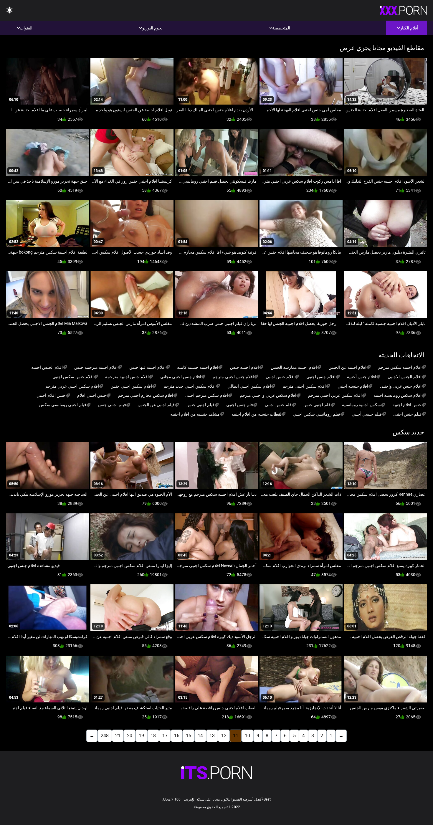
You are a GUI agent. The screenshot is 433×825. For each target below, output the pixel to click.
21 (117, 735)
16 (176, 735)
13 (212, 735)
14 (200, 735)
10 (247, 735)
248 (105, 735)
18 (153, 735)
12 (224, 735)
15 (188, 735)
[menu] (9, 10)
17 (165, 735)
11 (235, 735)
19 (141, 735)
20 (129, 735)
